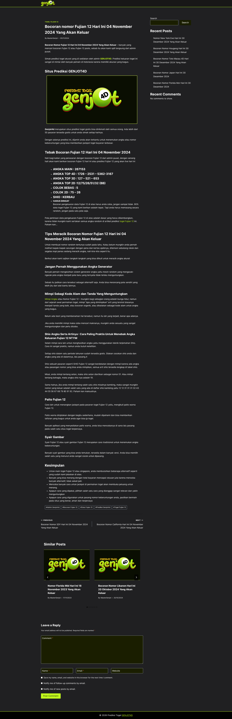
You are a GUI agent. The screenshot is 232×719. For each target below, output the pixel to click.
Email (80, 671)
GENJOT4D (105, 58)
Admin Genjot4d (52, 507)
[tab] (87, 607)
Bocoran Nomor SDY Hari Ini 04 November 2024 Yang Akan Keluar (64, 524)
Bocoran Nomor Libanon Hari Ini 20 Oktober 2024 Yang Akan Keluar (116, 589)
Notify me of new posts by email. (60, 689)
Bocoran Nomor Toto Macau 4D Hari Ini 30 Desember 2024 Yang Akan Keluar (170, 62)
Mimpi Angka (51, 299)
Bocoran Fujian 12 (69, 507)
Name (46, 671)
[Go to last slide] (48, 577)
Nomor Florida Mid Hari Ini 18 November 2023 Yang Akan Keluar (64, 589)
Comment (47, 638)
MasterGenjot (52, 38)
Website (116, 671)
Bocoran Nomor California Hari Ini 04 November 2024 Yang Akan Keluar (120, 524)
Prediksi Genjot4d (102, 507)
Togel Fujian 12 (119, 507)
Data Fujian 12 (86, 507)
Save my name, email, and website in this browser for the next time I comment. (78, 677)
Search (153, 18)
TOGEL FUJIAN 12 (51, 22)
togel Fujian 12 (127, 221)
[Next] (136, 577)
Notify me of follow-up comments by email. (64, 683)
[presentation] (67, 565)
